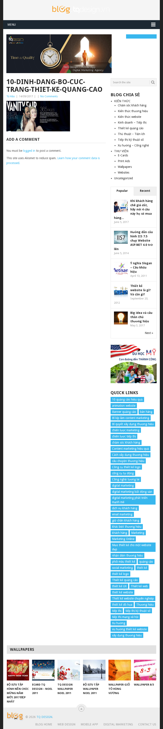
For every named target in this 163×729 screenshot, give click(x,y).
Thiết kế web (139, 586)
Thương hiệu (145, 604)
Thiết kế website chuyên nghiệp (133, 598)
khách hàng (119, 532)
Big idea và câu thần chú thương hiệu (141, 317)
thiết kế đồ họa (122, 604)
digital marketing (123, 485)
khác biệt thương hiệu (126, 526)
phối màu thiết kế (123, 561)
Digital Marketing (118, 724)
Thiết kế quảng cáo (130, 128)
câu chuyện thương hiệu (128, 461)
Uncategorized (123, 178)
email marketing (122, 514)
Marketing (137, 532)
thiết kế (142, 567)
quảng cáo (146, 561)
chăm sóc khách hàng (126, 442)
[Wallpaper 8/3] (145, 670)
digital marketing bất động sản (132, 491)
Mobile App (89, 724)
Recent (145, 190)
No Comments (49, 96)
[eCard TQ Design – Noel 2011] (43, 670)
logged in (29, 150)
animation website (123, 405)
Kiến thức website (129, 116)
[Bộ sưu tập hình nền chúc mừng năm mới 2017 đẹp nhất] (18, 670)
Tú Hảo (10, 96)
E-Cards (123, 155)
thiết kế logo (120, 574)
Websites (123, 172)
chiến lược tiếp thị (124, 436)
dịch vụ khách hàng (124, 508)
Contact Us (147, 724)
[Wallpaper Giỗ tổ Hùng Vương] (119, 670)
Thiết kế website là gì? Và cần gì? (140, 290)
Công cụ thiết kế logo (126, 467)
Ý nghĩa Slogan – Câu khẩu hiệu (141, 267)
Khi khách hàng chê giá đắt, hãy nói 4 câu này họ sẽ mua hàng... (133, 209)
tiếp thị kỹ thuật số (137, 610)
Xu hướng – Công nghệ (133, 145)
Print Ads (124, 161)
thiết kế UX (119, 586)
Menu (11, 24)
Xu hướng (118, 623)
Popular (122, 190)
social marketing (122, 567)
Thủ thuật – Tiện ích (131, 134)
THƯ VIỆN (121, 151)
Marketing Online (123, 539)
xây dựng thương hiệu (127, 635)
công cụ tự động (123, 473)
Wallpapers (125, 166)
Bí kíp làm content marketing (130, 418)
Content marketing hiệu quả (130, 448)
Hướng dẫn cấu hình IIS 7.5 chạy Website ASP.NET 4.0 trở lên (133, 240)
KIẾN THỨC (122, 101)
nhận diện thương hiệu (127, 555)
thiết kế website (122, 592)
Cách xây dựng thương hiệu (130, 454)
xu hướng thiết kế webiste (129, 629)
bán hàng (146, 411)
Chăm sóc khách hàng (132, 105)
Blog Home (43, 724)
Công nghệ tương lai (125, 479)
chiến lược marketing (125, 430)
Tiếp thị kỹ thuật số (131, 139)
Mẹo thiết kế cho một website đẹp (131, 547)
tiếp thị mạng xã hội (125, 617)
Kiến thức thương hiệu (133, 111)
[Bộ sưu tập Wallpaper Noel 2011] (94, 670)
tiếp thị (116, 610)
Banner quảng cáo (124, 411)
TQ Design (44, 717)
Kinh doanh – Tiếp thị (132, 122)
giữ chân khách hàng (125, 520)
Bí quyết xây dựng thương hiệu (133, 424)
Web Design (66, 724)
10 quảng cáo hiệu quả (127, 399)
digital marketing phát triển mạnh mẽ (130, 500)
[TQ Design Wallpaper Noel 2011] (69, 670)
